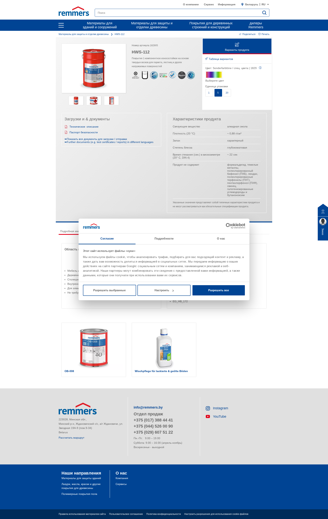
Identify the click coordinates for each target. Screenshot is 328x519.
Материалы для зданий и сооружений (100, 25)
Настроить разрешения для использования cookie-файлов (216, 514)
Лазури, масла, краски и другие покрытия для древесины (81, 486)
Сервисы (121, 484)
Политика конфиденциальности (163, 514)
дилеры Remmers (255, 25)
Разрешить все (218, 290)
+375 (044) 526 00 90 (153, 426)
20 (227, 92)
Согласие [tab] (107, 238)
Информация (226, 4)
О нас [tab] (221, 238)
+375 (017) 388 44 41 (153, 420)
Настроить (162, 290)
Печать (265, 34)
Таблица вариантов (220, 58)
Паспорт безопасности (83, 132)
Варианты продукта (237, 49)
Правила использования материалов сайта (82, 514)
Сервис (209, 4)
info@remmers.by (148, 407)
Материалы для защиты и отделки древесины (152, 25)
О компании (191, 4)
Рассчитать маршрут (71, 437)
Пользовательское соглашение (126, 514)
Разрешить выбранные (109, 290)
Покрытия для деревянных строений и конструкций (211, 25)
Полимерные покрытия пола (79, 493)
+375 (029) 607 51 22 (153, 432)
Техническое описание (84, 126)
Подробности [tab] (164, 238)
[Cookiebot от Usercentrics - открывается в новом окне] (228, 226)
